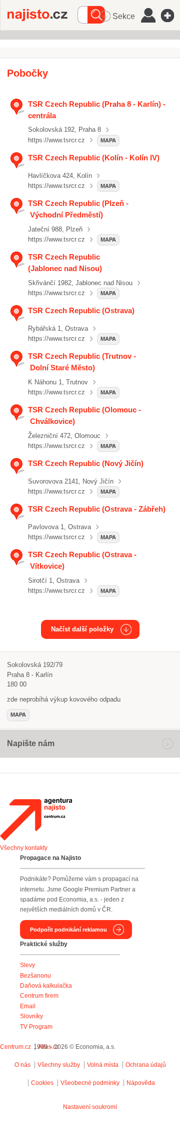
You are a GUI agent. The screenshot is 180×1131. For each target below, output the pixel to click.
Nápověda (140, 1082)
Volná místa (102, 1064)
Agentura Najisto (36, 819)
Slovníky (31, 1016)
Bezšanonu (35, 975)
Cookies (42, 1082)
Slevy (27, 965)
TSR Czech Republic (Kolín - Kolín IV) (94, 157)
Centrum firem (39, 995)
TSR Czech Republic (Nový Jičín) (86, 463)
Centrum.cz (15, 1046)
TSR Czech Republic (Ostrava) (81, 310)
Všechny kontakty (24, 847)
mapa (108, 140)
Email (28, 1006)
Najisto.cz (43, 15)
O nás (22, 1064)
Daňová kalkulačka (46, 985)
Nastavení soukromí (90, 1106)
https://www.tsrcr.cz (56, 140)
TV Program (36, 1026)
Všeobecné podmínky (90, 1082)
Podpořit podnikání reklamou (68, 930)
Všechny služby (60, 1064)
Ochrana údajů (146, 1064)
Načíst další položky (82, 629)
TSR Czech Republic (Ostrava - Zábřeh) (97, 509)
